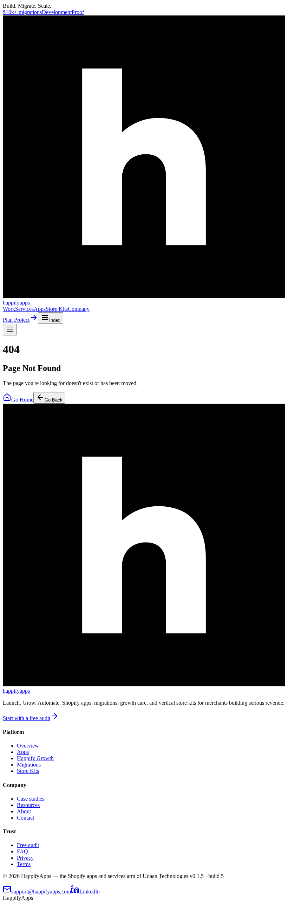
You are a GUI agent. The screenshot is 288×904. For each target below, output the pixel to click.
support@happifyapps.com (41, 892)
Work (9, 309)
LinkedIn (89, 892)
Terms (24, 864)
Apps (40, 309)
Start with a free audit (26, 718)
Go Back (54, 400)
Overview (28, 746)
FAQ (22, 851)
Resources (28, 805)
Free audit (28, 845)
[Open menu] (10, 329)
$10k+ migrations (22, 12)
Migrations (29, 765)
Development (57, 12)
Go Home (22, 400)
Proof (78, 12)
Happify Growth (35, 758)
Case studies (30, 799)
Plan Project (16, 320)
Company (79, 309)
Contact (25, 818)
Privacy (25, 858)
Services (24, 309)
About (24, 811)
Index (54, 320)
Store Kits (57, 309)
